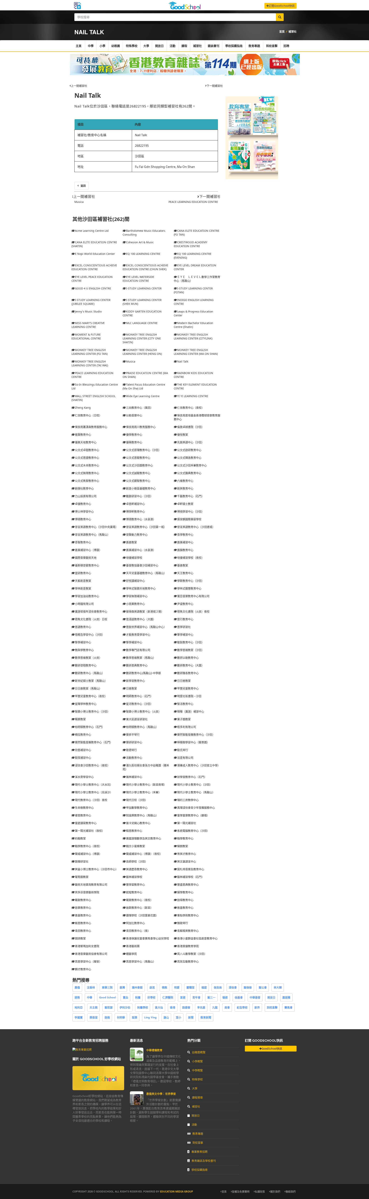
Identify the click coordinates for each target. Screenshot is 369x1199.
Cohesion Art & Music (140, 242)
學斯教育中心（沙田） (190, 580)
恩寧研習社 (184, 627)
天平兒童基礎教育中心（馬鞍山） (146, 573)
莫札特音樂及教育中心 (190, 869)
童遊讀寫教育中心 (85, 823)
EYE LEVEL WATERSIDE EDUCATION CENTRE (138, 278)
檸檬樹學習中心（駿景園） (193, 742)
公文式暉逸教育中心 (189, 457)
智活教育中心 (185, 704)
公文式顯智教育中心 (138, 480)
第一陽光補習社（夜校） (90, 830)
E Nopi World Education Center (95, 254)
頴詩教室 (80, 938)
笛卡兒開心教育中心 (138, 823)
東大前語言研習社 (137, 719)
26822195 (142, 145)
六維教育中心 (185, 480)
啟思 (152, 987)
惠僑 (77, 987)
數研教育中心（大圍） (190, 665)
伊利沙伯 (125, 1007)
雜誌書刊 (213, 46)
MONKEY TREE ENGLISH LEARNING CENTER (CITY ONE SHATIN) (142, 338)
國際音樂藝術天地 (85, 557)
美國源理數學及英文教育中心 (143, 838)
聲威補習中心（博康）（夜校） (144, 854)
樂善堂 (94, 1017)
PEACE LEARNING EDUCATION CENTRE (193, 202)
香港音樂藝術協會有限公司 (91, 954)
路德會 (186, 1007)
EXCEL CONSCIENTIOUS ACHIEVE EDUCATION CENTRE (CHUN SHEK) (145, 267)
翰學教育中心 (185, 838)
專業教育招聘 (199, 1151)
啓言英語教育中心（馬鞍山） (92, 534)
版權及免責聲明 (240, 1191)
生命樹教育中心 (84, 807)
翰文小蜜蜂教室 (135, 846)
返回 (83, 185)
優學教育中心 (134, 434)
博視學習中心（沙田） (190, 511)
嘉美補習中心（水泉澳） (141, 550)
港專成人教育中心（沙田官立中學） (198, 765)
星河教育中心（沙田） (139, 704)
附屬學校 (142, 1007)
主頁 (78, 46)
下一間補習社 (215, 85)
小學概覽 (197, 1061)
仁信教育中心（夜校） (190, 407)
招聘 (286, 46)
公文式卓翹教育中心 (87, 450)
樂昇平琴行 (133, 734)
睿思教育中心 (83, 815)
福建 (204, 987)
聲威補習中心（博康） (88, 854)
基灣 (122, 987)
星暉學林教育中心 (85, 704)
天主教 (94, 1007)
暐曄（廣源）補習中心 (190, 711)
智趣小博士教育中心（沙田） (92, 711)
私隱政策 (260, 1191)
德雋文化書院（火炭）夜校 (193, 611)
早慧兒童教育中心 (188, 688)
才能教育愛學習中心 (138, 634)
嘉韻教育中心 (185, 550)
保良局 (218, 987)
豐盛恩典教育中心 (188, 884)
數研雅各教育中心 (188, 673)
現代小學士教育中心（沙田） (194, 784)
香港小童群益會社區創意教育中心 (197, 938)
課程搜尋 (197, 1097)
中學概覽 (197, 1070)
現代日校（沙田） (137, 800)
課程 (184, 46)
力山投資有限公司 (85, 496)
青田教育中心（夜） (138, 930)
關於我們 (275, 1191)
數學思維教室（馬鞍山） (141, 657)
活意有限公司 (185, 757)
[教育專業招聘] (82, 1049)
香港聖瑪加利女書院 (87, 946)
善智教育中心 (83, 542)
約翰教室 (80, 838)
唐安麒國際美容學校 (189, 519)
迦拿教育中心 (83, 907)
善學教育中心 (185, 534)
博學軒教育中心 (135, 511)
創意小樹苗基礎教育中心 (141, 488)
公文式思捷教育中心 (87, 457)
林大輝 (278, 987)
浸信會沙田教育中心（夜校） (92, 765)
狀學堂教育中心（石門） (192, 777)
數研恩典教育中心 (137, 665)
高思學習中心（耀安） (88, 961)
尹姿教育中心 (185, 604)
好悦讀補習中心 (135, 580)
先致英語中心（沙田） (190, 442)
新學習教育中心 (135, 680)
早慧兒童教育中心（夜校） (91, 696)
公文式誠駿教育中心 (138, 473)
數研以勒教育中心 (188, 657)
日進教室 (131, 688)
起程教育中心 (134, 892)
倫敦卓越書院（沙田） (190, 427)
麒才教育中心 (83, 969)
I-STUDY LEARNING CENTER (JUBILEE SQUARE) (91, 302)
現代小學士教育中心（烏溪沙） (94, 792)
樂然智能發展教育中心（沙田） (196, 734)
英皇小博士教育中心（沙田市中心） (96, 869)
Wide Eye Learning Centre (143, 396)
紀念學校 (242, 1007)
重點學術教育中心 (188, 915)
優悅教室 (182, 434)
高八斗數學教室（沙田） (192, 954)
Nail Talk (87, 95)
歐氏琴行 (182, 750)
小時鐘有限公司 (84, 604)
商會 (227, 1007)
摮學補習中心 (185, 634)
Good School (107, 997)
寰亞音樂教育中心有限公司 (193, 596)
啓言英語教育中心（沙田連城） (196, 527)
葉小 (178, 1017)
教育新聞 (205, 1017)
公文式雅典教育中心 (189, 473)
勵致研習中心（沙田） (139, 496)
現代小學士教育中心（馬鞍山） (196, 792)
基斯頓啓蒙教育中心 (87, 565)
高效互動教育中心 (188, 961)
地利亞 (79, 1007)
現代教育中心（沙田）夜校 (91, 800)
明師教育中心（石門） (139, 696)
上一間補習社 (79, 85)
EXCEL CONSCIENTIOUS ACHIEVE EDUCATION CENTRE (94, 267)
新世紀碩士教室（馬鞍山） (91, 680)
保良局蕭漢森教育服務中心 (91, 427)
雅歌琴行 (182, 923)
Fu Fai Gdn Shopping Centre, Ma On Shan (165, 167)
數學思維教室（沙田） (190, 650)
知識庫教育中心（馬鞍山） (142, 815)
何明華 (121, 1017)
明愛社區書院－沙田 (189, 696)
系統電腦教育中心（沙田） (193, 830)
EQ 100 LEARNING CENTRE (143, 254)
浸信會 (233, 987)
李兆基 (201, 1007)
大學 (146, 46)
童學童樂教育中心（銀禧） (193, 815)
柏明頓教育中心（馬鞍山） (142, 727)
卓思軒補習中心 (135, 504)
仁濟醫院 (167, 997)
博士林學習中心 (84, 511)
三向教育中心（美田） (139, 407)
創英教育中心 (185, 488)
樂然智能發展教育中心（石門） (94, 742)
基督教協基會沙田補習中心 (142, 565)
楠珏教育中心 (83, 734)
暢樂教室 (80, 719)
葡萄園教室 (81, 877)
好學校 (151, 997)
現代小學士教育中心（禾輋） (143, 792)
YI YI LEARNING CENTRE (192, 396)
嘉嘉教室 (131, 542)
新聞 (191, 1017)
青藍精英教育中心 (188, 930)
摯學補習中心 (83, 642)
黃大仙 (159, 1007)
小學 (102, 46)
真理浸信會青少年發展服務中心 (196, 807)
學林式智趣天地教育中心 (141, 588)
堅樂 (134, 1017)
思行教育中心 (185, 619)
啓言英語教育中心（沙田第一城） (146, 527)
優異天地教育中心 (85, 442)
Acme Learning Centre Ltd (92, 230)
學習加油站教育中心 (87, 596)
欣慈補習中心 (83, 750)
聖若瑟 (109, 1007)
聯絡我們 (291, 1191)
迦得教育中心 (185, 900)
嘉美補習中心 (185, 542)
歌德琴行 (131, 750)
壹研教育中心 (83, 573)
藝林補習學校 (134, 877)
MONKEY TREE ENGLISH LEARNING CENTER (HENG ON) (142, 352)
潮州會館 (137, 987)
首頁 (282, 31)
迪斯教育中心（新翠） (139, 907)
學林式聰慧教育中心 (189, 588)
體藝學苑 (131, 954)
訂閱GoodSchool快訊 (282, 5)
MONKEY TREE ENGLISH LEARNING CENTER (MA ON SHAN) (196, 352)
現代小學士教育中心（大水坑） (94, 784)
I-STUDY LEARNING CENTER (144, 288)
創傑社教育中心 (84, 488)
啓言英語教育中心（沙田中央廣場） (96, 527)
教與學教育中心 (84, 650)
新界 (257, 1007)
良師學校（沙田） (137, 861)
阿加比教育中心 (135, 923)
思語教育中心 (83, 627)
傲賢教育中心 (83, 434)
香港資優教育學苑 (188, 946)
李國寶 (79, 1017)
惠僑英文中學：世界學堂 (161, 1094)
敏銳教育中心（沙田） (190, 642)
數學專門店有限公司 (138, 650)
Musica (79, 202)
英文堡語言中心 (186, 861)
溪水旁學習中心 (84, 777)
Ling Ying (150, 1017)
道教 (77, 997)
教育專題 (254, 46)
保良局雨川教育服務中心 (141, 427)
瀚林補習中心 (134, 777)
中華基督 (255, 997)
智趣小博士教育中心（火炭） (143, 711)
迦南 (107, 1017)
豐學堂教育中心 (135, 884)
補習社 (292, 31)
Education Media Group (176, 1191)
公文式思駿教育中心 (138, 457)
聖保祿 (248, 987)
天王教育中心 (185, 573)
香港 (172, 1007)
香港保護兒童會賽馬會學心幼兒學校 (147, 938)
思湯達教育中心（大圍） (141, 619)
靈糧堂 (190, 987)
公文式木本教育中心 (87, 465)
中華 (89, 997)
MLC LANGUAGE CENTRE (142, 323)
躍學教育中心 (185, 892)
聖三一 (211, 997)
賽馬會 (288, 1007)
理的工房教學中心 (188, 800)
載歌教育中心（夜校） (139, 900)
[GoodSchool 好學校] (184, 8)
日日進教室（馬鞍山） (88, 688)
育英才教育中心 (186, 854)
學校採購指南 (234, 46)
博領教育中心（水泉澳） (141, 519)
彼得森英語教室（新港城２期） (145, 611)
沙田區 (139, 156)
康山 (166, 1017)
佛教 (164, 987)
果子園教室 (184, 719)
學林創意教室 (83, 588)
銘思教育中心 (83, 923)
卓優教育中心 (83, 504)
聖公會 (263, 987)
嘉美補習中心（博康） (88, 550)
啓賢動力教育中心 (137, 534)
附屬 (137, 997)
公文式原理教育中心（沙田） (143, 450)
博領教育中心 (83, 519)
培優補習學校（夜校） (190, 557)
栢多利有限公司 (186, 727)
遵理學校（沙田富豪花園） (142, 915)
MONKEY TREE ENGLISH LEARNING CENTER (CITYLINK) (193, 336)
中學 (91, 46)
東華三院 (107, 987)
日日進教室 (184, 680)
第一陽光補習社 (186, 823)
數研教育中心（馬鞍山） (90, 673)
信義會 (239, 997)
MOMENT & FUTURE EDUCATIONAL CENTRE (86, 336)
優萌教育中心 (134, 442)
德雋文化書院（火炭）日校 (91, 619)
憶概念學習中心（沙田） (90, 634)
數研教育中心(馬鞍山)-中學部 (143, 673)
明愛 (177, 987)
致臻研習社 (81, 861)
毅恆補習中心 (83, 757)
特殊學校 (131, 46)
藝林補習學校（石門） (190, 877)
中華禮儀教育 (154, 1050)
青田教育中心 (83, 930)
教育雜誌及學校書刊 (204, 1160)
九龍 (215, 1007)
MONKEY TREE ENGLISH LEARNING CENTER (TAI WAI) (89, 363)
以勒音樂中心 (134, 415)
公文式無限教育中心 (87, 473)
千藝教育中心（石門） (190, 496)
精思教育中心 (134, 830)
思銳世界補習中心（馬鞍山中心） (146, 627)
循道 (225, 997)
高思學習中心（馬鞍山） (141, 961)
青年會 (196, 997)
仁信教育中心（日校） (88, 415)
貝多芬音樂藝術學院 (87, 892)
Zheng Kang (83, 407)
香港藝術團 (133, 946)
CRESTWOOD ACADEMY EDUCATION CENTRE (190, 244)
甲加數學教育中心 (137, 807)
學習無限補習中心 (137, 596)
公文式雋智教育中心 (87, 480)
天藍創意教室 (83, 580)
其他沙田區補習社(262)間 (101, 219)
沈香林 (91, 987)
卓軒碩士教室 (185, 504)
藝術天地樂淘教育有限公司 (91, 884)
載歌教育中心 (83, 900)
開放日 (159, 46)
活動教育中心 (134, 757)
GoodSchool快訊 (272, 1048)
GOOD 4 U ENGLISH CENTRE (93, 288)
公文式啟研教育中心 (189, 450)
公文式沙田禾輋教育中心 (192, 465)
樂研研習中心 (134, 742)
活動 (172, 46)
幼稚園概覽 (198, 1052)
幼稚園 (115, 46)
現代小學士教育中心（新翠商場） (146, 784)
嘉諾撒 (286, 997)
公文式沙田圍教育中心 (139, 465)
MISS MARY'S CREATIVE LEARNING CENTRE (88, 325)
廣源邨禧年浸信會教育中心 (91, 611)
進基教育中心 (185, 907)
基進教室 (182, 565)
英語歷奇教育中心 (137, 869)
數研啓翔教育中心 (85, 665)
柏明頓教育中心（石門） (90, 727)
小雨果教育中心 (135, 604)
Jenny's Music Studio (88, 311)
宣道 (182, 997)
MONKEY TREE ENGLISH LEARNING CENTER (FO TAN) (89, 352)
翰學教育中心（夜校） (88, 846)
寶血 (125, 997)
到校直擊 (272, 46)
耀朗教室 (182, 846)
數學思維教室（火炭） (88, 657)
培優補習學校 (134, 557)
